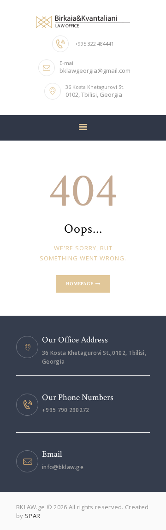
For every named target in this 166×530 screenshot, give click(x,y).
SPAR (32, 516)
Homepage (79, 284)
